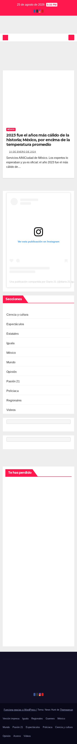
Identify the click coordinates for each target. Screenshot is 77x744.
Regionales (13, 400)
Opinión (11, 371)
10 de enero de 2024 (22, 152)
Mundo (10, 362)
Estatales (12, 333)
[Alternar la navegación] (71, 37)
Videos (11, 409)
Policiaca (12, 390)
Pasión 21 (13, 381)
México (11, 129)
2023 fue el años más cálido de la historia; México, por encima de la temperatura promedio (38, 140)
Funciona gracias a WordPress (20, 709)
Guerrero (50, 718)
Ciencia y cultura (17, 314)
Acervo (17, 736)
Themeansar (66, 709)
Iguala (10, 343)
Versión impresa (11, 718)
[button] (65, 37)
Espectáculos (15, 324)
